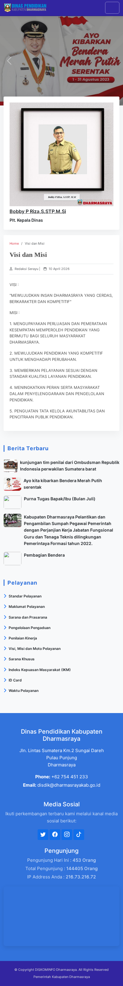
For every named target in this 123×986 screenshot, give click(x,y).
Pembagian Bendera (44, 555)
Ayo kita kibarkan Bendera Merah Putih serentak (63, 484)
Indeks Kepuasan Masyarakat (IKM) (40, 669)
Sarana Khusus (22, 659)
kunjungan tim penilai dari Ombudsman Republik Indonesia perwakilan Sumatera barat (69, 465)
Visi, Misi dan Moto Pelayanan (35, 648)
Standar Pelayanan (25, 596)
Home (14, 243)
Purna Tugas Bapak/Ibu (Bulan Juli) (60, 498)
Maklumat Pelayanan (27, 606)
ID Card (15, 680)
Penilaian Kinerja (23, 638)
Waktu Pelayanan (24, 690)
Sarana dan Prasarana (28, 617)
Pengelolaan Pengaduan (29, 627)
